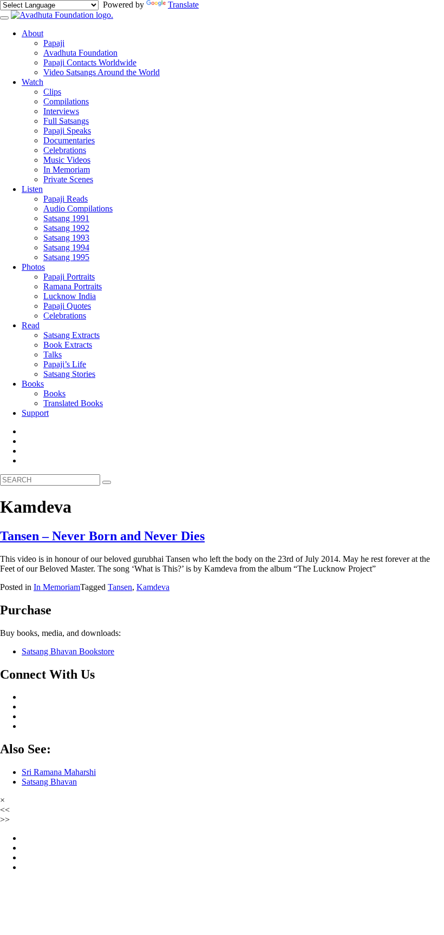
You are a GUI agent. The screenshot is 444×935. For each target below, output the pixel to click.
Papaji (53, 43)
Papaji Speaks (67, 130)
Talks (52, 354)
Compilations (66, 101)
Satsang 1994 (66, 247)
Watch (32, 82)
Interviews (61, 111)
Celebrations (64, 150)
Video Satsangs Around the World (101, 72)
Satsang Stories (69, 374)
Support (35, 412)
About (32, 33)
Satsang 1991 (66, 218)
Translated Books (73, 403)
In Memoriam (66, 169)
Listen (32, 189)
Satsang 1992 (66, 228)
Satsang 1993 (66, 237)
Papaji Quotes (67, 305)
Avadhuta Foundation (80, 52)
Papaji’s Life (64, 364)
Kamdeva (152, 587)
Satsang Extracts (71, 335)
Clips (52, 91)
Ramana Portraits (72, 286)
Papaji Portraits (69, 276)
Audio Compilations (78, 208)
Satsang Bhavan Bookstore (68, 651)
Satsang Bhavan (49, 781)
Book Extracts (67, 344)
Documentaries (69, 140)
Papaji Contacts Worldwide (89, 62)
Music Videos (66, 159)
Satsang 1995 (66, 257)
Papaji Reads (65, 198)
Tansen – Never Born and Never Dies (102, 536)
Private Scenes (68, 179)
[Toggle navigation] (4, 17)
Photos (33, 266)
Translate (183, 4)
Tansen (120, 587)
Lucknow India (69, 296)
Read (31, 325)
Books (33, 383)
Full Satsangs (66, 120)
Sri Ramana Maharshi (59, 772)
